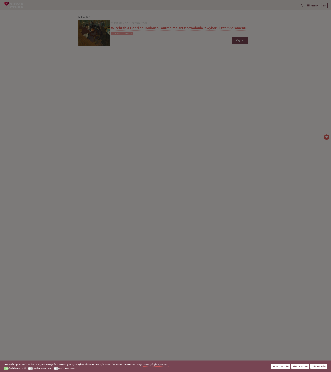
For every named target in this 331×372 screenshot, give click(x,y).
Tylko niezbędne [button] (319, 366)
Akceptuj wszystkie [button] (281, 366)
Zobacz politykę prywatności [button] (155, 364)
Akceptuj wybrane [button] (300, 366)
